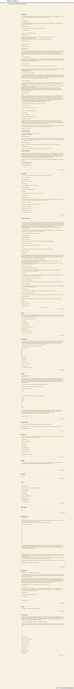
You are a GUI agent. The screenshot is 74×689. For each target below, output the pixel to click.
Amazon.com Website (26, 131)
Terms (72, 688)
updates (18, 3)
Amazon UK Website (25, 130)
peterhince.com (11, 3)
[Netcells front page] (3, 1)
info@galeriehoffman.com (27, 70)
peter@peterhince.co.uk (26, 428)
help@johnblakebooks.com (27, 134)
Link (22, 30)
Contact (23, 3)
